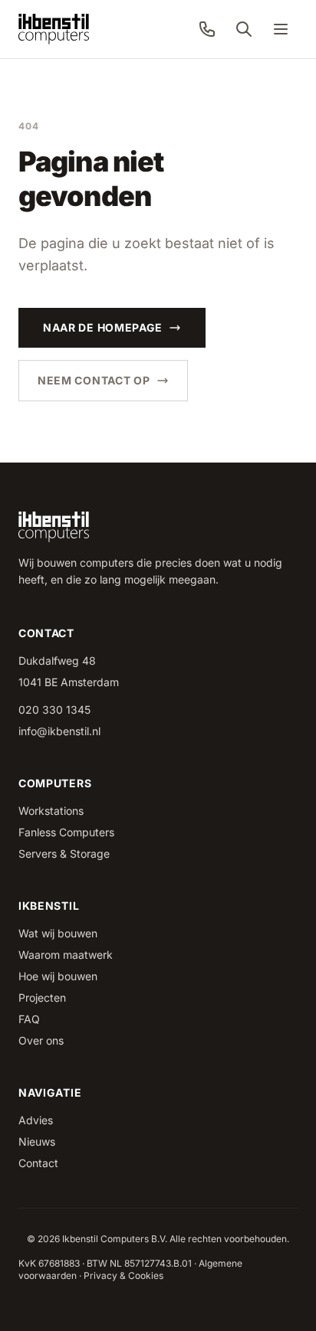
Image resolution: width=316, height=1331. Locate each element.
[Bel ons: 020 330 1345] (207, 29)
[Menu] (281, 29)
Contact (38, 1162)
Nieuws (36, 1141)
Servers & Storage (64, 853)
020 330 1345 (54, 709)
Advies (35, 1120)
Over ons (41, 1040)
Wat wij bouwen (57, 933)
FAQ (29, 1018)
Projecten (42, 997)
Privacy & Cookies (123, 1275)
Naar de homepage (103, 327)
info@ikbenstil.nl (59, 730)
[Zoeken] (244, 29)
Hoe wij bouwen (57, 976)
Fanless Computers (66, 832)
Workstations (51, 810)
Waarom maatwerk (65, 954)
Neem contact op (94, 380)
